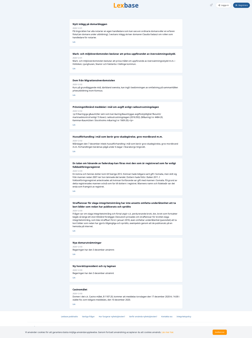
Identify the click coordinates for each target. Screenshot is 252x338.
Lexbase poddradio (69, 316)
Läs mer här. (168, 332)
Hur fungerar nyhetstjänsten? (112, 316)
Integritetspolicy (184, 316)
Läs (74, 42)
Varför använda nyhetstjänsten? (143, 316)
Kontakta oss (166, 316)
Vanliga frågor (88, 316)
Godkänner (220, 332)
